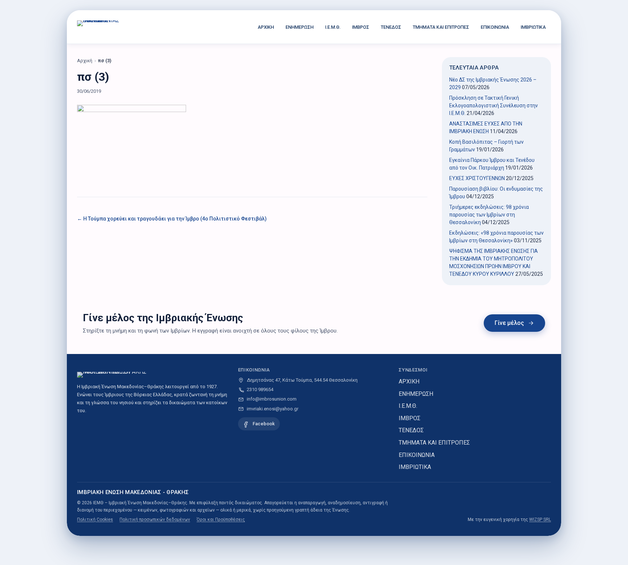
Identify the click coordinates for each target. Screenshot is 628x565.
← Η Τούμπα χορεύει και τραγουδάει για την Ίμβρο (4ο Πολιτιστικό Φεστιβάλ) (172, 219)
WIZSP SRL (540, 519)
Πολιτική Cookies (95, 519)
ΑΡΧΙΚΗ (266, 27)
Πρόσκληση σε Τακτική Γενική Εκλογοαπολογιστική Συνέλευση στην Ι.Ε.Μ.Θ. (493, 105)
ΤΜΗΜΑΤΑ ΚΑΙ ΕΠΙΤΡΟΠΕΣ (441, 27)
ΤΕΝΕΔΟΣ (391, 27)
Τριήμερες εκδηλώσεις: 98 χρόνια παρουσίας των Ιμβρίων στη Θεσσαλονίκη (489, 214)
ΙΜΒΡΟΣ (360, 27)
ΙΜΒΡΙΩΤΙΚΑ (533, 27)
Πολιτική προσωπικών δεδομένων (155, 519)
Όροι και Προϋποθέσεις (221, 519)
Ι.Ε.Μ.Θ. (333, 27)
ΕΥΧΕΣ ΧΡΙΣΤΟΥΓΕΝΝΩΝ (477, 178)
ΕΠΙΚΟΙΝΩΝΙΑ (495, 27)
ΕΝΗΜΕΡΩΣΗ (300, 27)
